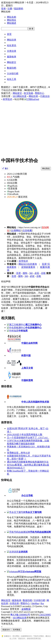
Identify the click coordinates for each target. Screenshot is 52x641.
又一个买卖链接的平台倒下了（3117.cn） (28, 437)
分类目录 (11, 51)
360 (31, 273)
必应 (37, 273)
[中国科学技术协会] (5, 169)
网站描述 (11, 23)
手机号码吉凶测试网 (40, 532)
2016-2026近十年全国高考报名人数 (24, 434)
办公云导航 (27, 495)
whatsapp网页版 (33, 571)
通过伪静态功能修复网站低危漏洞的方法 (28, 462)
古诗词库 (23, 552)
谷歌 (43, 273)
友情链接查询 (28, 267)
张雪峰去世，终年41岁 (18, 452)
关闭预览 (16, 630)
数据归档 (11, 68)
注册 (10, 8)
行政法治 (45, 96)
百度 (18, 273)
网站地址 (11, 20)
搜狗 (25, 273)
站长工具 (11, 79)
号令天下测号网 (33, 512)
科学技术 (7, 99)
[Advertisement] (26, 128)
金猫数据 (26, 609)
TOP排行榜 (12, 73)
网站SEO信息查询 (27, 264)
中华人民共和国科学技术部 (35, 402)
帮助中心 (39, 93)
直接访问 (6, 630)
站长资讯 (11, 45)
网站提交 (11, 62)
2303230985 (45, 614)
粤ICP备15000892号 (20, 614)
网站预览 (46, 168)
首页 (9, 34)
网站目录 (11, 40)
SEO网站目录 (19, 96)
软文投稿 (28, 93)
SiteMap (35, 603)
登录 (3, 8)
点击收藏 (27, 230)
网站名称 (11, 17)
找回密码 (18, 8)
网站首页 (5, 600)
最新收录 (11, 56)
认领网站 (16, 230)
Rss (42, 603)
